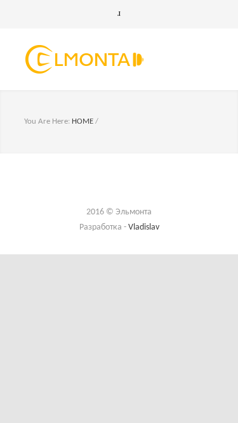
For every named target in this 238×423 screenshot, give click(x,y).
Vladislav (143, 227)
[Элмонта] (109, 59)
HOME (82, 121)
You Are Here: (47, 121)
